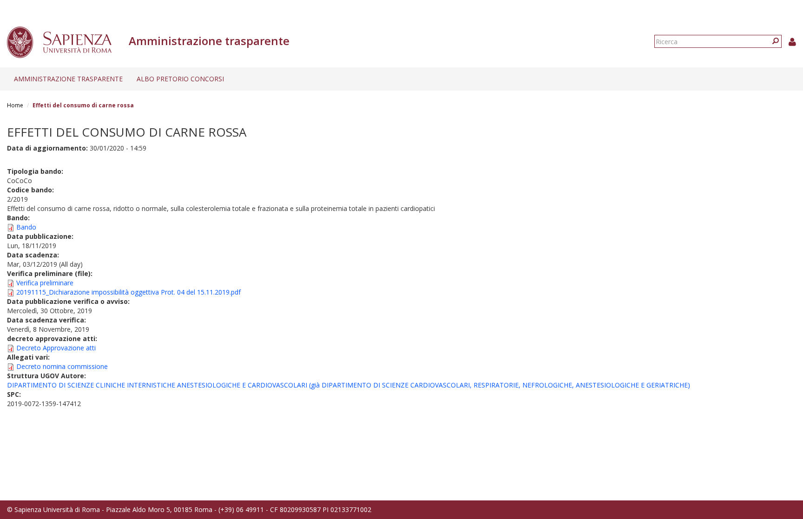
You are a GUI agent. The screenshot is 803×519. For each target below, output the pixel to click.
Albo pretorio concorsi (180, 78)
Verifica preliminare (44, 282)
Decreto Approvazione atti (56, 347)
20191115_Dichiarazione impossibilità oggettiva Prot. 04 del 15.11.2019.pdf (128, 292)
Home (15, 105)
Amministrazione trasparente (68, 78)
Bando (26, 227)
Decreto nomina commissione (62, 366)
